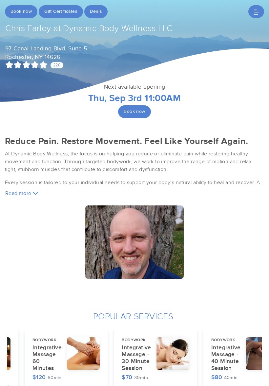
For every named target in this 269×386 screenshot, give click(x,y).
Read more (19, 193)
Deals (96, 11)
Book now (21, 11)
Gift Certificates (60, 11)
